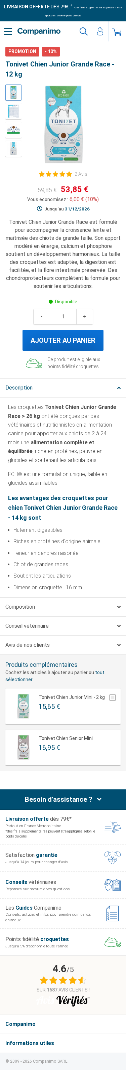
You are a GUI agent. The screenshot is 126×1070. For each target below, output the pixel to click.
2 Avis (81, 174)
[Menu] (8, 31)
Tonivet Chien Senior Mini (66, 738)
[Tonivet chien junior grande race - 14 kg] (13, 93)
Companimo (20, 1024)
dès (36, 6)
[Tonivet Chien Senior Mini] (23, 747)
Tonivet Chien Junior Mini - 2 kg (72, 697)
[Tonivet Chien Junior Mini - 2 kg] (23, 706)
